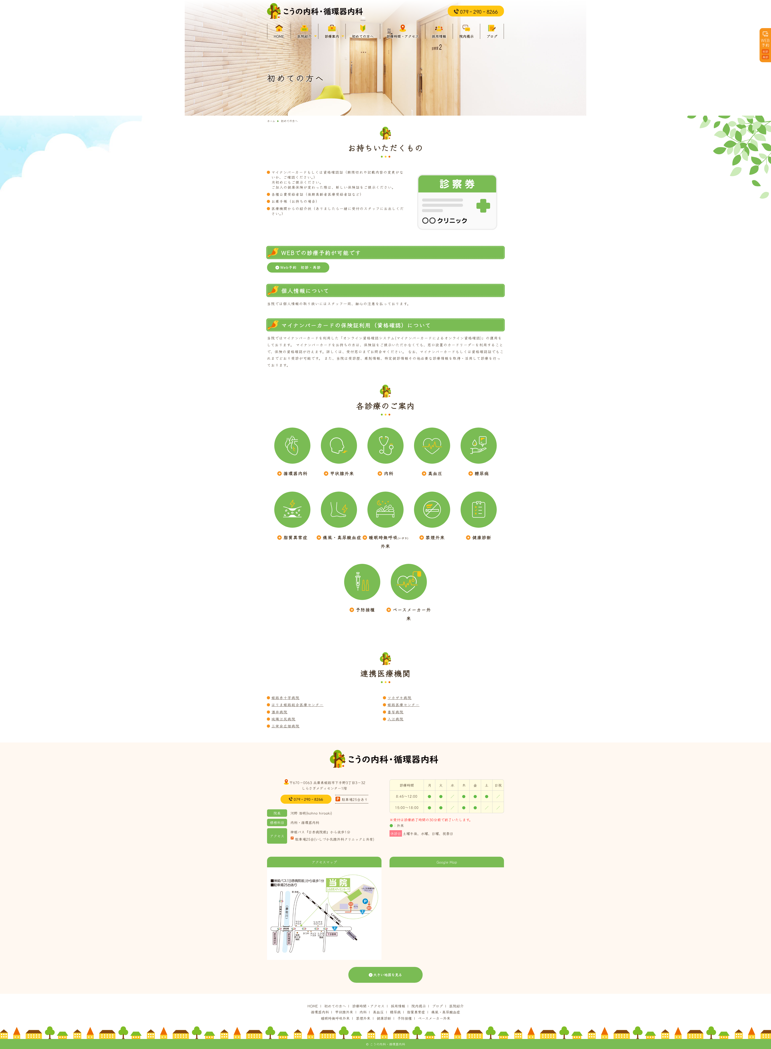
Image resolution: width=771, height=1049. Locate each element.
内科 (389, 473)
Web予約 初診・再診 (300, 267)
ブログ (491, 36)
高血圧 (435, 473)
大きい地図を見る (387, 974)
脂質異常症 (296, 537)
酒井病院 (279, 711)
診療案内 (332, 36)
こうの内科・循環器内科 (316, 11)
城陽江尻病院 (283, 718)
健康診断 (482, 537)
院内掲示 (466, 36)
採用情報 (439, 36)
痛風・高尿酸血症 (342, 537)
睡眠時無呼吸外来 (389, 541)
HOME (279, 36)
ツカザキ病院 (400, 697)
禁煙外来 (435, 537)
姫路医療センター (403, 704)
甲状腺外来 (342, 473)
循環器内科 (296, 473)
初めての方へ (363, 36)
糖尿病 (482, 473)
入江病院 (396, 718)
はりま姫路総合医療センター (297, 704)
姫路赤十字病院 (285, 697)
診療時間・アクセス (403, 36)
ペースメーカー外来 (412, 613)
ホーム (271, 121)
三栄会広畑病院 (285, 725)
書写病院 (396, 711)
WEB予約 (765, 48)
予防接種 (365, 609)
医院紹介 (304, 36)
